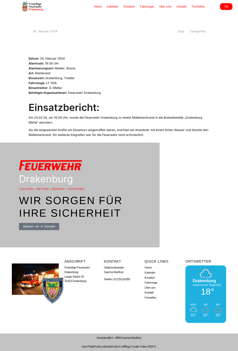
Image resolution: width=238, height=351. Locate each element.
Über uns (165, 6)
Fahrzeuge (147, 6)
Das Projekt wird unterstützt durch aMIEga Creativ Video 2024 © (119, 346)
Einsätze (129, 6)
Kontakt (182, 6)
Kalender (112, 6)
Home (98, 6)
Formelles (198, 6)
